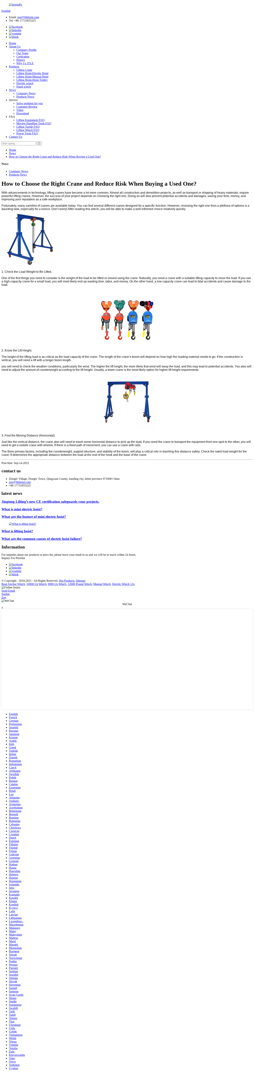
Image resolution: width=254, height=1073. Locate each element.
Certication (22, 56)
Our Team (22, 53)
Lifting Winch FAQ (27, 130)
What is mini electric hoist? (21, 509)
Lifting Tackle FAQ (28, 126)
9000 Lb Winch (57, 584)
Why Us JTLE (25, 63)
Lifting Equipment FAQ (30, 120)
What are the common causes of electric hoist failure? (41, 539)
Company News (26, 93)
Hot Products (66, 580)
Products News (25, 96)
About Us (14, 46)
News (12, 90)
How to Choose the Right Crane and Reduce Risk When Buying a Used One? (55, 156)
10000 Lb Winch (36, 584)
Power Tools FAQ (27, 133)
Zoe (3, 597)
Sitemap (80, 580)
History (20, 59)
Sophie (5, 594)
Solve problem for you (29, 103)
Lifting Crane (24, 69)
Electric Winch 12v (123, 584)
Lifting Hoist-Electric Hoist (32, 73)
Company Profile (26, 49)
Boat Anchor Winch (13, 584)
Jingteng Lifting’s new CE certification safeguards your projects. (50, 502)
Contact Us (15, 136)
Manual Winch (102, 584)
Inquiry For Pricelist (13, 558)
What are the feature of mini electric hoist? (33, 517)
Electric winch (24, 83)
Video (19, 110)
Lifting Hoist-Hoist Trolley (32, 80)
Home (12, 43)
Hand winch (23, 86)
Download (22, 113)
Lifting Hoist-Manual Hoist (32, 76)
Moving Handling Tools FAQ (33, 123)
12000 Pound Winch (80, 584)
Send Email (8, 590)
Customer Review (27, 106)
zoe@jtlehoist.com (28, 17)
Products (14, 66)
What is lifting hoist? (17, 531)
